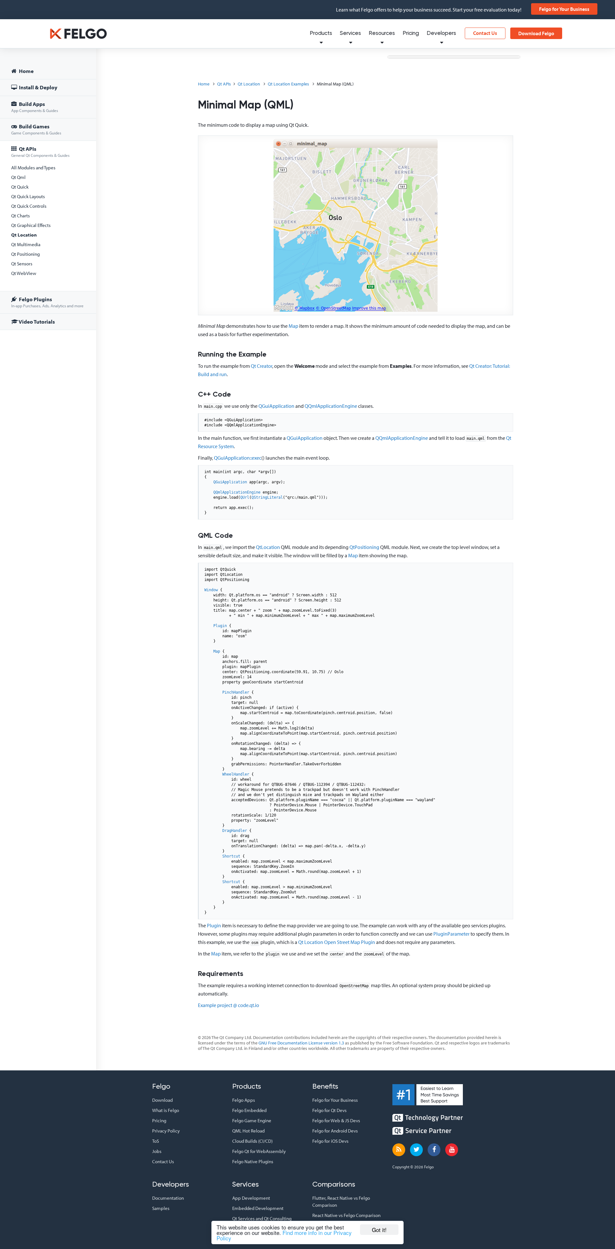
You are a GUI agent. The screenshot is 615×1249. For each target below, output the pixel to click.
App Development (251, 1198)
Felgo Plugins (47, 302)
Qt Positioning (25, 254)
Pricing (411, 33)
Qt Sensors (21, 264)
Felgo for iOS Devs (330, 1141)
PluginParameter (451, 934)
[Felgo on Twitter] (416, 1149)
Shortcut (231, 856)
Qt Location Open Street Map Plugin (336, 942)
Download (162, 1100)
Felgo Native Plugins (252, 1161)
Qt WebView (23, 273)
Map (293, 326)
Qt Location (24, 235)
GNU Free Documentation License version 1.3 (301, 1043)
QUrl (244, 497)
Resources (382, 33)
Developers (441, 33)
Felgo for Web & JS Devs (336, 1120)
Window (211, 590)
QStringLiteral (267, 497)
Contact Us (485, 33)
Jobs (156, 1151)
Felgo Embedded (249, 1110)
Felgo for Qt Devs (329, 1110)
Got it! (379, 1230)
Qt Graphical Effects (31, 225)
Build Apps (34, 107)
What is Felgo (165, 1110)
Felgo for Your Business (564, 9)
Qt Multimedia (25, 244)
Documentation (168, 1198)
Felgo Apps (243, 1100)
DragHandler (234, 830)
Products (321, 33)
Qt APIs (40, 151)
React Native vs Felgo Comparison (346, 1215)
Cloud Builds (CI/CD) (252, 1141)
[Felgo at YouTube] (451, 1149)
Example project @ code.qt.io (228, 1005)
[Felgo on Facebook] (434, 1149)
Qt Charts (20, 216)
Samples (160, 1208)
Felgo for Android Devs (335, 1131)
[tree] (48, 197)
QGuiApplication (276, 406)
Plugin (220, 626)
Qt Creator (261, 366)
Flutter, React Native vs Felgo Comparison (341, 1201)
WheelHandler (235, 774)
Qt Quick (20, 187)
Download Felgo (536, 33)
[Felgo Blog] (398, 1149)
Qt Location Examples (288, 84)
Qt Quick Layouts (28, 196)
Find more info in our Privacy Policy (284, 1235)
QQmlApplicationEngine (331, 406)
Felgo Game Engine (251, 1120)
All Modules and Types (33, 168)
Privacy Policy (166, 1131)
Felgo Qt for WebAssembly (259, 1151)
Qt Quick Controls (28, 206)
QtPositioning (364, 547)
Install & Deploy (37, 87)
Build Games (36, 129)
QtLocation (268, 547)
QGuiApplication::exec (237, 458)
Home (26, 71)
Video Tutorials (36, 321)
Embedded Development (257, 1208)
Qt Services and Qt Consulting (261, 1218)
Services (350, 33)
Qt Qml (18, 177)
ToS (155, 1141)
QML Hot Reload (248, 1131)
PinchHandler (235, 692)
